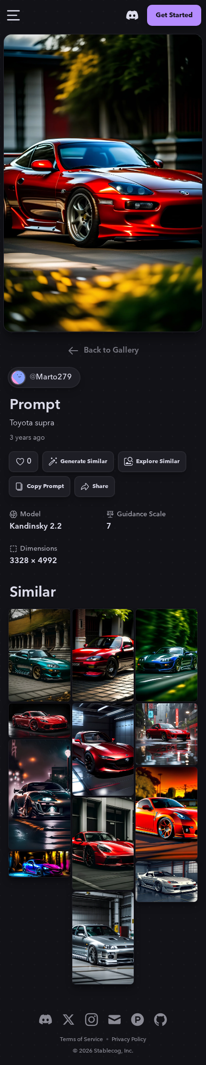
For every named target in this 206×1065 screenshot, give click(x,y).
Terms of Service (81, 1039)
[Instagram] (91, 1019)
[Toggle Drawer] (13, 15)
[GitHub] (160, 1019)
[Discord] (132, 15)
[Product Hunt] (137, 1019)
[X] (68, 1019)
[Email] (114, 1019)
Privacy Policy (129, 1039)
